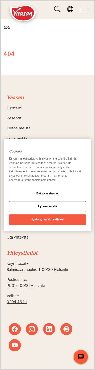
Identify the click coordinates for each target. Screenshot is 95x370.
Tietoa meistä (18, 128)
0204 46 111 (17, 301)
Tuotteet (14, 108)
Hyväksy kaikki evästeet (47, 219)
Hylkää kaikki (47, 206)
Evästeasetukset (47, 193)
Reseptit (14, 118)
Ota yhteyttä (17, 237)
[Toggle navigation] (84, 10)
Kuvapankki (17, 138)
